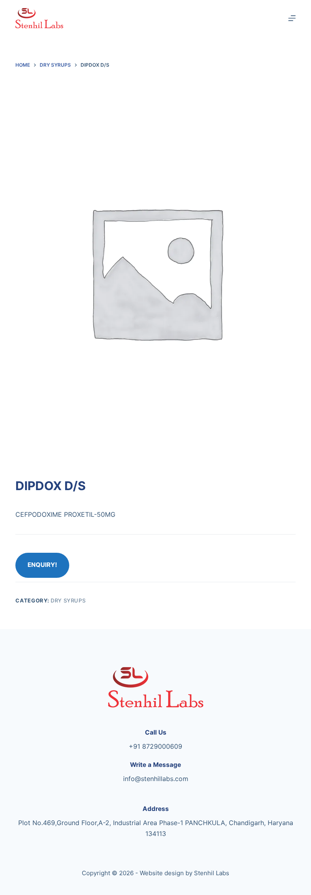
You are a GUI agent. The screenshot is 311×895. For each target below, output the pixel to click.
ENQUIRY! (42, 565)
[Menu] (292, 18)
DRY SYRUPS (68, 600)
